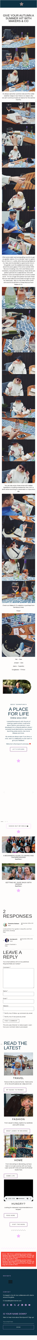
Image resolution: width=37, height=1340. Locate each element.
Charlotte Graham (13, 923)
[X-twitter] (15, 1305)
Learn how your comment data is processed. (17, 1026)
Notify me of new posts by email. (15, 1016)
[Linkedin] (22, 1305)
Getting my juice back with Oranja (18, 883)
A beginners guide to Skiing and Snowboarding (18, 856)
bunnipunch (13, 939)
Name (5, 991)
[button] (21, 4)
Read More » (18, 859)
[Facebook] (11, 1305)
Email (5, 998)
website (20, 605)
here (22, 607)
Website (5, 1006)
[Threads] (7, 1305)
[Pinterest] (26, 1305)
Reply (4, 932)
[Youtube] (29, 1305)
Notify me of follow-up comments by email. (19, 1013)
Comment (7, 967)
